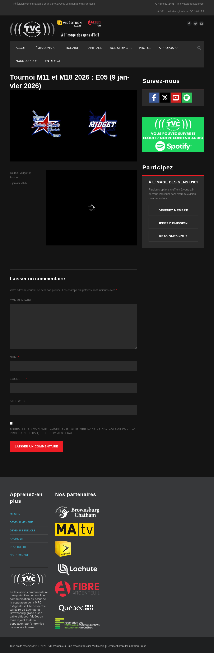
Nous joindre (27, 60)
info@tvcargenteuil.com (190, 3)
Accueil (22, 48)
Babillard (94, 48)
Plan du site (18, 547)
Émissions (44, 48)
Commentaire (21, 300)
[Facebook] (154, 98)
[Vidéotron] (63, 548)
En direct (53, 60)
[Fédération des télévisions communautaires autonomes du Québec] (77, 623)
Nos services (120, 48)
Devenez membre (173, 210)
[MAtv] (74, 529)
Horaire (72, 48)
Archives (16, 538)
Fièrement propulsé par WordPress (126, 646)
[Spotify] (187, 98)
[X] (165, 98)
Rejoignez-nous (173, 236)
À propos (166, 48)
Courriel (19, 379)
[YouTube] (176, 98)
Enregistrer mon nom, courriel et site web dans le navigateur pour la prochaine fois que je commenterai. (72, 431)
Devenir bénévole (22, 530)
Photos (145, 48)
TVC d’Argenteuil (56, 646)
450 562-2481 (166, 3)
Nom (14, 357)
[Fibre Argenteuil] (77, 589)
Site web (17, 401)
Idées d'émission (173, 223)
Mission (15, 514)
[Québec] (76, 607)
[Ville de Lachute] (77, 569)
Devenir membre (21, 522)
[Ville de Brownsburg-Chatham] (77, 512)
